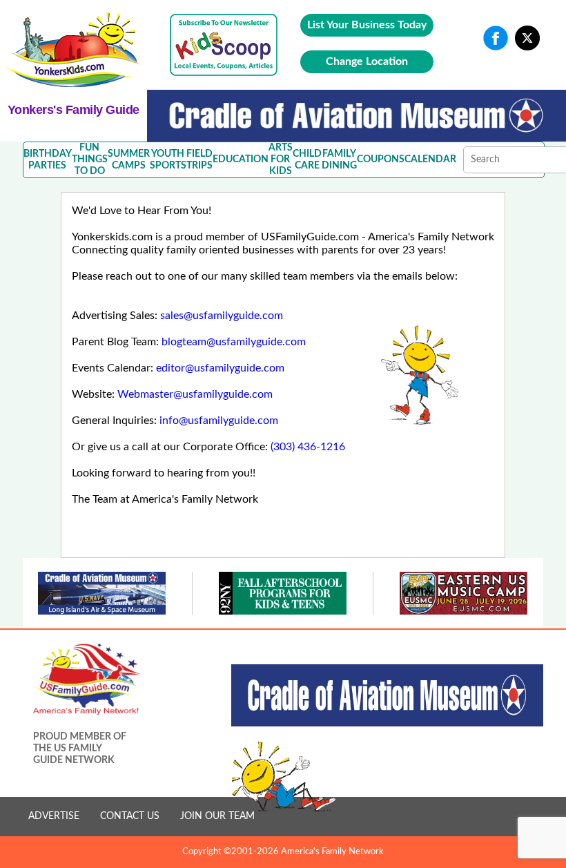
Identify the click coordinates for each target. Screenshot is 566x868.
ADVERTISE (53, 816)
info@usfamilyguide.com (218, 420)
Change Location (367, 61)
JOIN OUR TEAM (217, 816)
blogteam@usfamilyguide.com (234, 341)
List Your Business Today (367, 24)
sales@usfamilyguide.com (221, 315)
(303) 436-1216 (308, 446)
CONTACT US (129, 816)
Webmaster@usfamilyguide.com (195, 394)
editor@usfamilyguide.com (220, 368)
